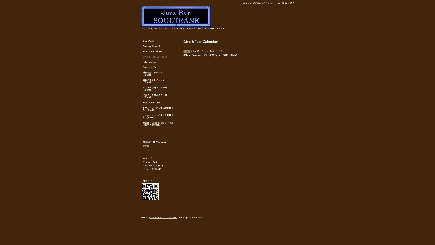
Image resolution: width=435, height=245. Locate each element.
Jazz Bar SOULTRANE (163, 218)
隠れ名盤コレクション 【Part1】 (154, 74)
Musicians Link (152, 103)
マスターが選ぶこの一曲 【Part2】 (155, 96)
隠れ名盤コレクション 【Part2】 (154, 81)
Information (149, 62)
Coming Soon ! (151, 46)
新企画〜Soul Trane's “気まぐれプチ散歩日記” (158, 124)
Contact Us (149, 67)
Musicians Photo (153, 52)
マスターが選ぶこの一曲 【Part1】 (155, 89)
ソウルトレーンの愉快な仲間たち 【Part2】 (158, 116)
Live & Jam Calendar (155, 57)
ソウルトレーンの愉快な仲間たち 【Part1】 (158, 109)
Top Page (148, 41)
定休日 (146, 146)
